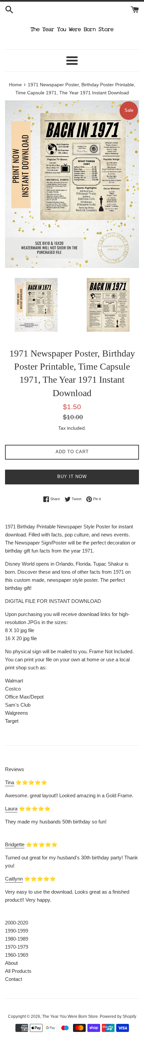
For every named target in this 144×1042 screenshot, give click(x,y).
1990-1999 (16, 931)
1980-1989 (16, 939)
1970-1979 (16, 947)
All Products (18, 971)
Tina (9, 782)
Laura (11, 808)
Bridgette (14, 844)
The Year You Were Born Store (70, 1016)
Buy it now (72, 476)
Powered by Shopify (118, 1016)
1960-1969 (16, 955)
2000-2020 (16, 923)
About (11, 963)
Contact (13, 979)
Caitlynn (14, 879)
